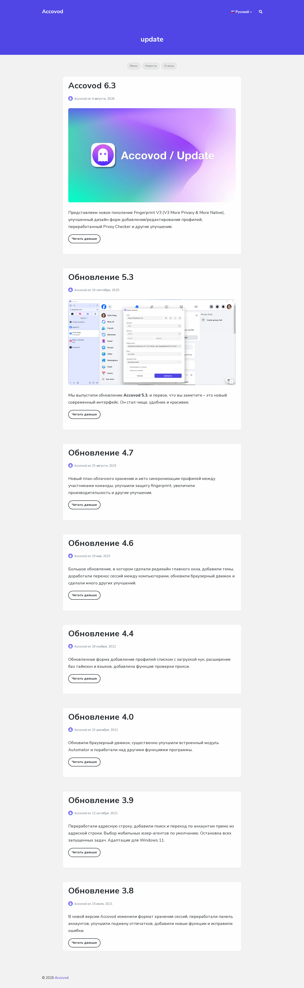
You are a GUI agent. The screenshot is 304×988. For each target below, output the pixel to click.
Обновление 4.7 (101, 452)
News (134, 66)
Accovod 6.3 (92, 85)
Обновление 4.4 (101, 633)
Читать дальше (84, 238)
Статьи (169, 66)
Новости (151, 66)
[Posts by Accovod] (71, 99)
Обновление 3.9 (101, 800)
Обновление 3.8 (101, 890)
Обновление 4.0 (101, 717)
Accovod (52, 11)
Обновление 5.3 (101, 277)
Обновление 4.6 (101, 543)
